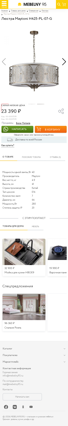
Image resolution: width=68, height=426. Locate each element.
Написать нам (22, 396)
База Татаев (23, 123)
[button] (64, 61)
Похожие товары (31, 157)
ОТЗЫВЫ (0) (55, 157)
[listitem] (23, 312)
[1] (34, 62)
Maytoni (36, 176)
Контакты (8, 389)
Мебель (35, 226)
